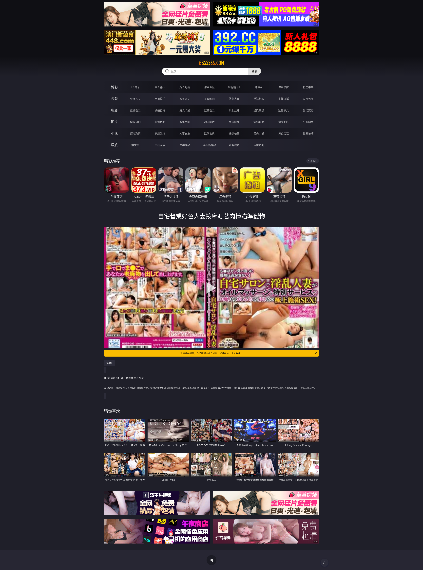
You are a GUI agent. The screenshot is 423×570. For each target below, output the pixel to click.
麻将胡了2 (234, 87)
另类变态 (308, 110)
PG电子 (135, 87)
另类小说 (258, 133)
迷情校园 (234, 133)
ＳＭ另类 (308, 99)
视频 (114, 98)
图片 (114, 122)
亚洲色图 (160, 122)
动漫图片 (209, 122)
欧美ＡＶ (184, 99)
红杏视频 (234, 145)
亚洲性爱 (135, 110)
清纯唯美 (258, 122)
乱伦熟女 (283, 110)
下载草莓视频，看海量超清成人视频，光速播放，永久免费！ (211, 353)
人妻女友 (184, 133)
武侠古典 (209, 133)
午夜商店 (160, 145)
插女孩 (135, 145)
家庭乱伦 (160, 133)
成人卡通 (184, 110)
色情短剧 (258, 145)
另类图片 (308, 122)
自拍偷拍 (160, 99)
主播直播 (283, 99)
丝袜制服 (258, 99)
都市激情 (135, 133)
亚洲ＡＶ (135, 99)
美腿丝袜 (234, 122)
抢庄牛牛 (308, 87)
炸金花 (259, 87)
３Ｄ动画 (209, 99)
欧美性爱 (209, 110)
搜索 (254, 71)
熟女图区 (283, 122)
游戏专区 (209, 87)
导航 (114, 145)
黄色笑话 (283, 133)
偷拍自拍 (160, 110)
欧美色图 (184, 122)
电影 (114, 110)
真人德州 (160, 87)
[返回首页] (324, 563)
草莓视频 (184, 145)
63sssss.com (211, 63)
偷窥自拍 (135, 122)
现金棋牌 (283, 87)
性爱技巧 (308, 133)
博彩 (114, 87)
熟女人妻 (234, 99)
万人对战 (184, 87)
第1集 (109, 363)
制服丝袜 (234, 110)
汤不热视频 (209, 145)
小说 (114, 133)
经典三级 (258, 110)
